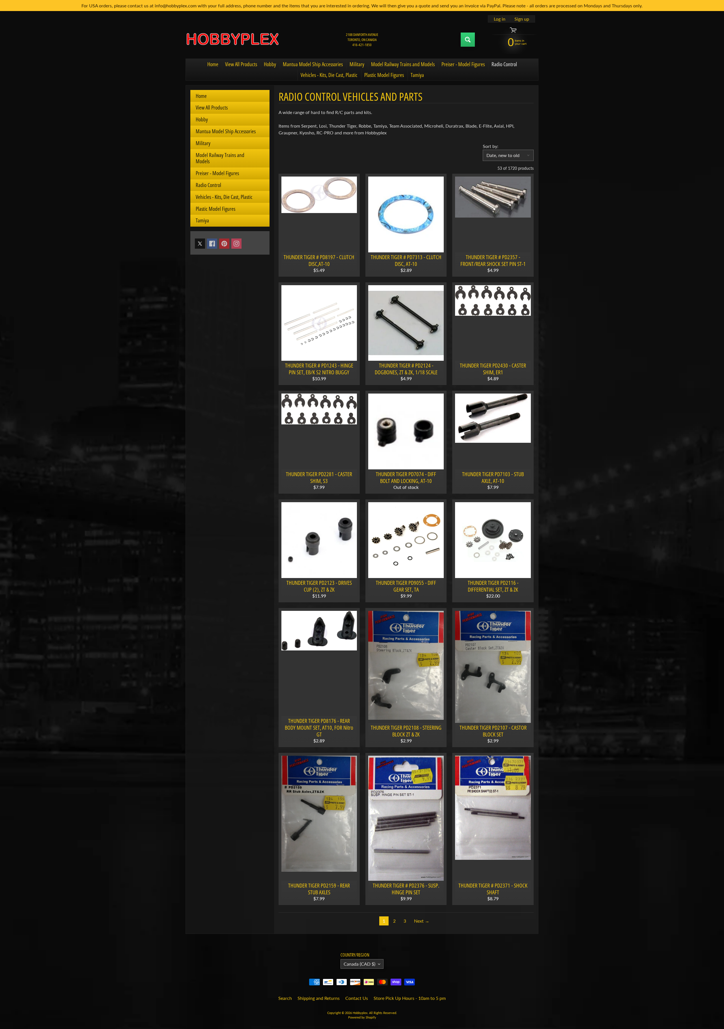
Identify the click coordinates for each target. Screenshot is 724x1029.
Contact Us (356, 998)
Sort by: (490, 146)
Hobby (270, 64)
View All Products (241, 64)
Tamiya (417, 75)
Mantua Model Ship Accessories (313, 64)
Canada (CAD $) (359, 963)
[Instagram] (236, 244)
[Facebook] (212, 244)
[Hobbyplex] (232, 39)
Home (212, 64)
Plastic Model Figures (384, 75)
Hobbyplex (360, 1013)
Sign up (521, 19)
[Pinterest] (224, 244)
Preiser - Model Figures (463, 64)
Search (285, 998)
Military (357, 64)
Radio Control (504, 64)
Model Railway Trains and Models (403, 64)
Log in (499, 19)
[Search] (468, 40)
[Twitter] (200, 244)
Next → (421, 920)
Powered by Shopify (362, 1017)
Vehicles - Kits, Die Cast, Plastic (329, 75)
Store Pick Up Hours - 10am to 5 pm (410, 998)
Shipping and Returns (319, 998)
